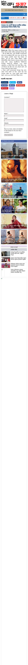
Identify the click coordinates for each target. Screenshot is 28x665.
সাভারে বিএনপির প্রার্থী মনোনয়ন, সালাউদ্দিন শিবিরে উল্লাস (13, 156)
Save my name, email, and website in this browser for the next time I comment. (13, 130)
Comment (7, 97)
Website (6, 123)
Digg (20, 82)
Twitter (13, 82)
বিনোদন (10, 22)
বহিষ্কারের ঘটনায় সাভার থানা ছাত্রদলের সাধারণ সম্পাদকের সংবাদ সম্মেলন (18, 265)
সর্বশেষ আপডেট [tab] (14, 247)
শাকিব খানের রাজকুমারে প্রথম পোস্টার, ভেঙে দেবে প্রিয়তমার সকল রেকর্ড (13, 180)
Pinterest (5, 88)
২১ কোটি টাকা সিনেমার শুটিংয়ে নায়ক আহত (13, 196)
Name (6, 113)
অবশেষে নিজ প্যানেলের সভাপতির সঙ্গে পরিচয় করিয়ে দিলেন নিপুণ (13, 211)
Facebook (5, 82)
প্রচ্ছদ (4, 22)
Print (12, 88)
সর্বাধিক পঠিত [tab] (14, 249)
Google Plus (21, 85)
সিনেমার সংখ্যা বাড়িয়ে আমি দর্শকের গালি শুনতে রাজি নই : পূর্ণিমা (12, 226)
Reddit (12, 85)
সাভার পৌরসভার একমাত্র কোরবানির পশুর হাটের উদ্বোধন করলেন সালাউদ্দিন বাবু (18, 271)
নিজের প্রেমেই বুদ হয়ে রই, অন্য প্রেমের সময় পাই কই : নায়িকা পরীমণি (13, 242)
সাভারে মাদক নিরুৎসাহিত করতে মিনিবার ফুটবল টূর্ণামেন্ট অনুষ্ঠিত (18, 258)
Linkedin (5, 85)
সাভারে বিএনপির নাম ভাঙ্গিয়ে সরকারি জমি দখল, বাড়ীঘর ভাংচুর (18, 253)
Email (6, 118)
